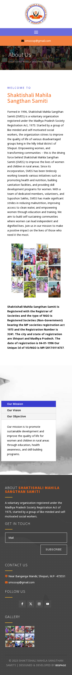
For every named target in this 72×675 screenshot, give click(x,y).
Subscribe (54, 549)
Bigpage (60, 665)
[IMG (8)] (19, 639)
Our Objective (16, 416)
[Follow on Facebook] (22, 604)
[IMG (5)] (29, 631)
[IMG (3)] (19, 631)
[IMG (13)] (19, 646)
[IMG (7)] (9, 639)
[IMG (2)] (9, 631)
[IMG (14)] (29, 646)
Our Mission (15, 404)
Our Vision (14, 410)
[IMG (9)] (29, 639)
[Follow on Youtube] (47, 604)
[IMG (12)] (9, 646)
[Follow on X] (30, 604)
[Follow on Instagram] (39, 604)
